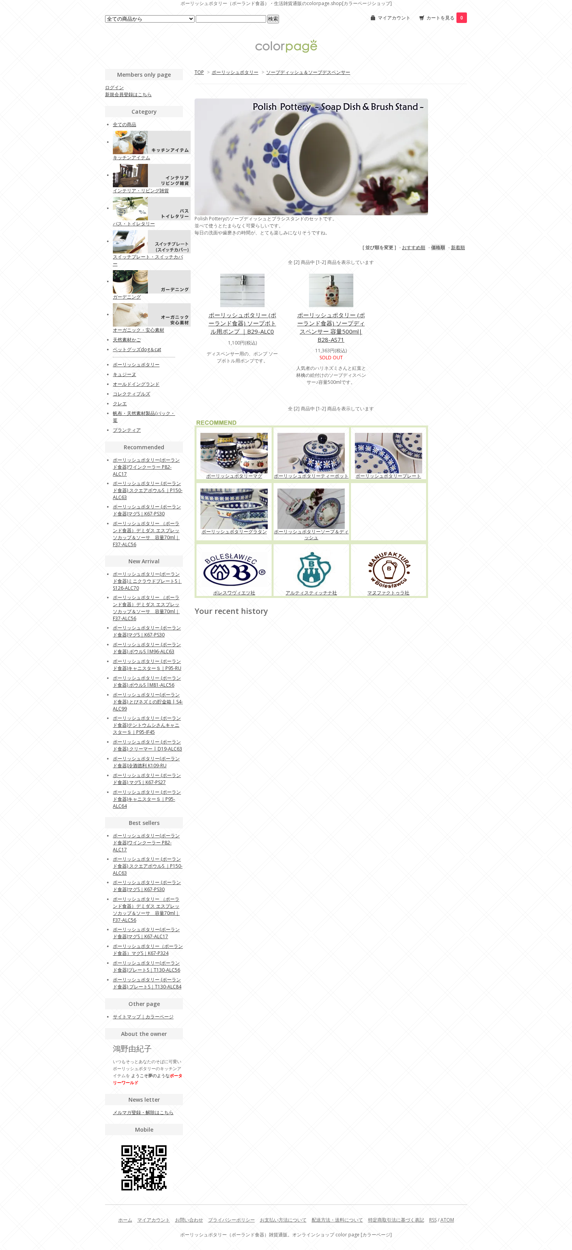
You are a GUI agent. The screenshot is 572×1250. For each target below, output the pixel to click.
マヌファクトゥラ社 (388, 592)
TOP (199, 72)
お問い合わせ (189, 1220)
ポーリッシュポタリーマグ (234, 476)
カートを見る (444, 17)
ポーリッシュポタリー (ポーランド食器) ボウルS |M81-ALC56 (147, 681)
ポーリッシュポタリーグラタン (234, 531)
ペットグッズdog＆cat (137, 349)
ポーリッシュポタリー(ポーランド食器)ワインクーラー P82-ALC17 (146, 467)
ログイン (114, 87)
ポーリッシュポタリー (235, 72)
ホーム (125, 1220)
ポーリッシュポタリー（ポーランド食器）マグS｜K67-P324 (148, 949)
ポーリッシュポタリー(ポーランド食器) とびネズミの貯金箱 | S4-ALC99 (148, 701)
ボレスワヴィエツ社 (234, 592)
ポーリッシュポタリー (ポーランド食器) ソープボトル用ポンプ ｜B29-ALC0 (242, 323)
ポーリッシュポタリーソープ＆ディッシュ (311, 534)
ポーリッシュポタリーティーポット (311, 476)
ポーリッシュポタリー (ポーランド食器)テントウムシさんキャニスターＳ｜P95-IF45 (147, 725)
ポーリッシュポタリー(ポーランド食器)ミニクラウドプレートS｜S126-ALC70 (147, 581)
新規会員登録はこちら (128, 94)
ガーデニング (127, 297)
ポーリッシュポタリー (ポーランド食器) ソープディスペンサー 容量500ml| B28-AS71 (331, 327)
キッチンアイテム (131, 157)
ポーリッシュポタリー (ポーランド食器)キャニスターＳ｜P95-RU (147, 665)
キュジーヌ (124, 374)
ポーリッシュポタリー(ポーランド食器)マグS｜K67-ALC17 (146, 933)
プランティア (127, 430)
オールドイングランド (136, 384)
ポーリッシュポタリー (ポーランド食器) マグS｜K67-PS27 (147, 779)
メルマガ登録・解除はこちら (143, 1112)
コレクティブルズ (131, 393)
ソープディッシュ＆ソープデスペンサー (308, 72)
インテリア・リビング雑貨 (141, 190)
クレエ (120, 403)
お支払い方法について (283, 1220)
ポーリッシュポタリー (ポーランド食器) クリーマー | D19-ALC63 (147, 745)
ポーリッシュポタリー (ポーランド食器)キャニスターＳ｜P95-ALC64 (147, 799)
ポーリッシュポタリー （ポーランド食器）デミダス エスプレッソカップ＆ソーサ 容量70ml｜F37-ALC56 (146, 534)
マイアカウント (394, 17)
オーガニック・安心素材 (138, 330)
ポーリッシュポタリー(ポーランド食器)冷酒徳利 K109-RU (146, 762)
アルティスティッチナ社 (311, 592)
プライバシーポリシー (231, 1220)
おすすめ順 (413, 247)
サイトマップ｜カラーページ (143, 1016)
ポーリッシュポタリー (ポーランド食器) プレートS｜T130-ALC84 (147, 983)
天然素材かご (127, 339)
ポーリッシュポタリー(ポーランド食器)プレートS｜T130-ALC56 (146, 966)
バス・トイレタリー (134, 223)
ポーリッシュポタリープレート (388, 476)
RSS (433, 1220)
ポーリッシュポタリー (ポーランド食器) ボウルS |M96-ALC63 (147, 648)
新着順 (458, 247)
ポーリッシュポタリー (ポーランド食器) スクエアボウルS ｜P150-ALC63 (147, 490)
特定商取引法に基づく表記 (396, 1220)
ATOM (447, 1220)
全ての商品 (124, 124)
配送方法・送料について (337, 1220)
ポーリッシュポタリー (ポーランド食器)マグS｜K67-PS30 (147, 510)
